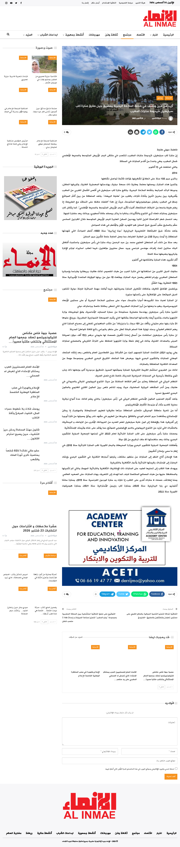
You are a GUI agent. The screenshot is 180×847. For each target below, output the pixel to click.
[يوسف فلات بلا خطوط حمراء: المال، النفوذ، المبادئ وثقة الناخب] (49, 412)
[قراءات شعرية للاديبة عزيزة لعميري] (15, 64)
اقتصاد (140, 35)
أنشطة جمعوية (74, 35)
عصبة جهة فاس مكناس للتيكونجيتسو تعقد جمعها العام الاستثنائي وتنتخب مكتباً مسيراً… (33, 337)
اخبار (155, 35)
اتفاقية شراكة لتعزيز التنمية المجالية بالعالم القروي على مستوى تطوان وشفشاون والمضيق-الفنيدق (152, 616)
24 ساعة (169, 98)
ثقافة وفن (111, 35)
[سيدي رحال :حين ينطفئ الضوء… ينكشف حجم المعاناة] (15, 595)
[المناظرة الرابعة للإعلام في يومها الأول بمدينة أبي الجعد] (15, 96)
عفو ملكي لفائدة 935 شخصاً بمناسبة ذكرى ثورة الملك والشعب (22, 455)
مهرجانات (94, 35)
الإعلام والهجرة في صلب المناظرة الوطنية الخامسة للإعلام (24, 392)
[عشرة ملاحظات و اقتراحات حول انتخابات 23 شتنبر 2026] (30, 506)
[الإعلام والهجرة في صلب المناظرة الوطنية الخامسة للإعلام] (83, 657)
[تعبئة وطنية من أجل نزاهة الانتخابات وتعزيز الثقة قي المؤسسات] (44, 562)
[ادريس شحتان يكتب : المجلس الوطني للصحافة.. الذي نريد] (15, 562)
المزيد (28, 35)
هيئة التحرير (140, 3)
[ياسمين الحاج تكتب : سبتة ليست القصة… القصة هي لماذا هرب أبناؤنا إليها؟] (44, 595)
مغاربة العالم (13, 833)
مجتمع (127, 35)
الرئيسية (168, 35)
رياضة (29, 833)
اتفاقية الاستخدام (109, 3)
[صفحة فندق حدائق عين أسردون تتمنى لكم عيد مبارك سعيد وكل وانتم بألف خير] (44, 96)
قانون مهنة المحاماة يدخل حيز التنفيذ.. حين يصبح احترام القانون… (21, 434)
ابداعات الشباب (49, 35)
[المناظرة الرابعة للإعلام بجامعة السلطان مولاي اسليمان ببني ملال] (44, 128)
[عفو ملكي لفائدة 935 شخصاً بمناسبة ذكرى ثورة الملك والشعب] (49, 454)
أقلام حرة (23, 555)
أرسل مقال (95, 3)
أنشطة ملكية (44, 833)
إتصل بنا (85, 3)
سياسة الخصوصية (126, 3)
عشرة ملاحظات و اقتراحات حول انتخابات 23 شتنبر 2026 (34, 528)
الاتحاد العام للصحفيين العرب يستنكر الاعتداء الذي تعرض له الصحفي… (21, 371)
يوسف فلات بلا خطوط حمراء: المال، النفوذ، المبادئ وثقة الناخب (21, 413)
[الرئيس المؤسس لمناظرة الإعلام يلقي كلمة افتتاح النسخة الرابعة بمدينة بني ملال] (15, 128)
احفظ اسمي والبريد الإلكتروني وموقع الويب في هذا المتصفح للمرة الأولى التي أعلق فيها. (139, 769)
